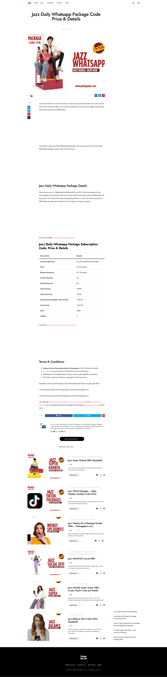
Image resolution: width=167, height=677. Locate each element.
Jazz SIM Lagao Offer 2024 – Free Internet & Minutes (125, 631)
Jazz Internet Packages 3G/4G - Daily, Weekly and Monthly (86, 456)
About (100, 665)
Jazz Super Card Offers (77, 583)
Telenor (50, 3)
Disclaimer (91, 665)
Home (36, 3)
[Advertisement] (72, 127)
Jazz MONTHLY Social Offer (64, 238)
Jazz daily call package (77, 402)
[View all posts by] (31, 95)
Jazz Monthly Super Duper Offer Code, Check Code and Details (83, 589)
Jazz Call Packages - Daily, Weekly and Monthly (83, 551)
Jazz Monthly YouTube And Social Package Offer (125, 638)
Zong (67, 3)
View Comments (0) (71, 439)
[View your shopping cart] (133, 2)
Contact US (82, 665)
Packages (86, 583)
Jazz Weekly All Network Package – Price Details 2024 (125, 617)
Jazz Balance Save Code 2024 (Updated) (83, 620)
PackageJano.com (91, 405)
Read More (73, 475)
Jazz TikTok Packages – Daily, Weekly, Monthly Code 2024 (82, 492)
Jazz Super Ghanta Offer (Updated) (85, 460)
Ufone (59, 3)
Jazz (42, 3)
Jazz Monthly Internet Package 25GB (62, 325)
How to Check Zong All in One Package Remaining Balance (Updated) (126, 624)
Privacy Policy (70, 665)
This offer (46, 371)
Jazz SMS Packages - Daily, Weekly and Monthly (83, 519)
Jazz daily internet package (58, 402)
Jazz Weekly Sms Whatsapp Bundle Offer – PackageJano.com (85, 525)
